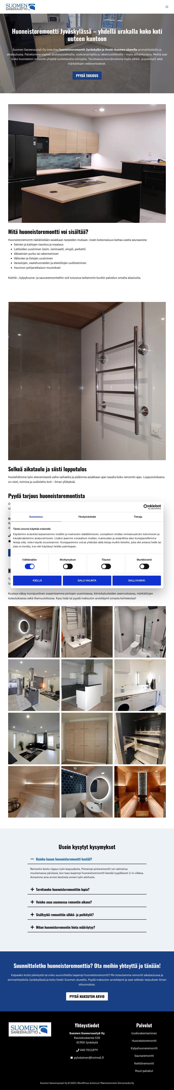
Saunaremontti (144, 1056)
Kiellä (37, 580)
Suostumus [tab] (36, 516)
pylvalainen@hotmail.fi (89, 1057)
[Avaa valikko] (167, 6)
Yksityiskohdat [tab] (87, 516)
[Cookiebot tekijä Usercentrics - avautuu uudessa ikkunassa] (146, 506)
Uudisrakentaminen (144, 1033)
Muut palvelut (144, 1071)
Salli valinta (87, 580)
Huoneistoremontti (144, 1041)
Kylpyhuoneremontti (144, 1048)
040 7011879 (89, 1050)
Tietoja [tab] (138, 516)
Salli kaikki (136, 580)
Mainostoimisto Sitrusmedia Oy (117, 1083)
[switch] (68, 566)
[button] (34, 632)
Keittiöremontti (144, 1063)
